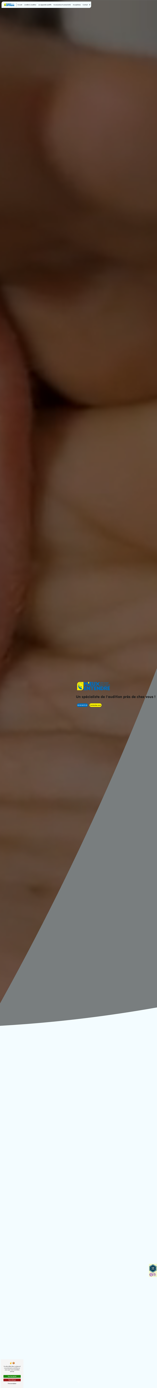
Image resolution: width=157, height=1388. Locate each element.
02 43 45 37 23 (82, 705)
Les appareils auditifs (44, 5)
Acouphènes (77, 5)
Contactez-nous (95, 705)
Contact (85, 5)
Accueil (19, 5)
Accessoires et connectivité (62, 5)
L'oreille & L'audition (30, 5)
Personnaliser (12, 1383)
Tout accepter (12, 1376)
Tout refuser (12, 1380)
